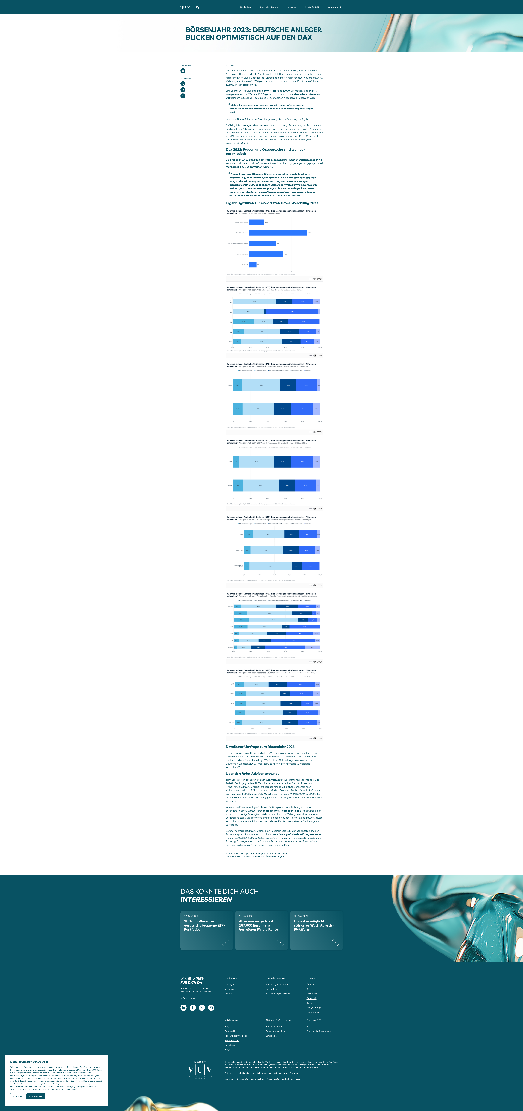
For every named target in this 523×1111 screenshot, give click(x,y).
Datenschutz (242, 1079)
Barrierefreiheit (257, 1079)
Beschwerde (295, 1073)
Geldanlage (245, 7)
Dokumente (230, 1073)
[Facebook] (182, 95)
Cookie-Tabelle (272, 1079)
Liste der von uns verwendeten (43, 1067)
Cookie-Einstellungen (291, 1079)
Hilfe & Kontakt (311, 7)
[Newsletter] (182, 70)
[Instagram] (211, 1008)
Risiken (273, 853)
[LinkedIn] (182, 89)
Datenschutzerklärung (57, 1089)
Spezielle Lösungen (269, 7)
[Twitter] (182, 83)
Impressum (229, 1079)
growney (292, 7)
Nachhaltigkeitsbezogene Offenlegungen (270, 1073)
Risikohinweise (244, 1073)
